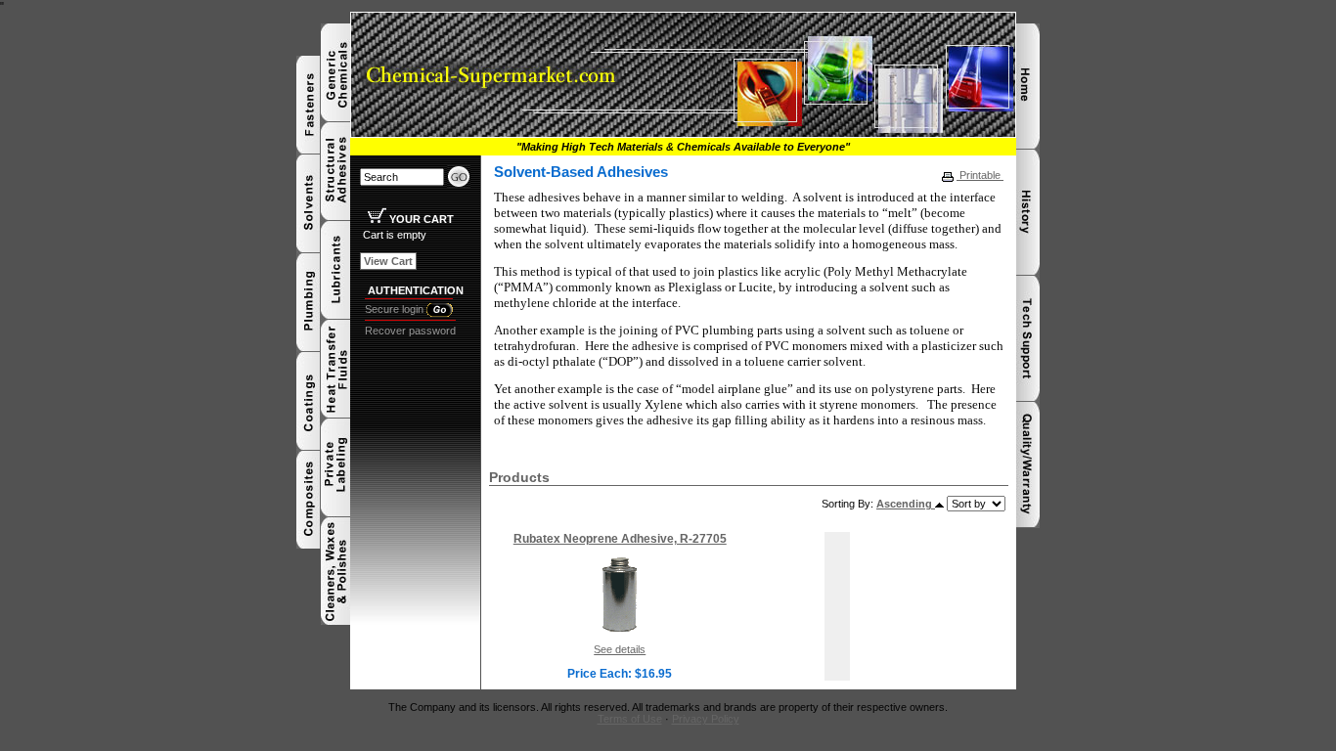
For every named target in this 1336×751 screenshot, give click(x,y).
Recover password (410, 330)
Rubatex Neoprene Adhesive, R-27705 (620, 539)
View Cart (388, 261)
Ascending (905, 503)
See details (620, 649)
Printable (980, 175)
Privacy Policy (705, 719)
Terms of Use (630, 719)
